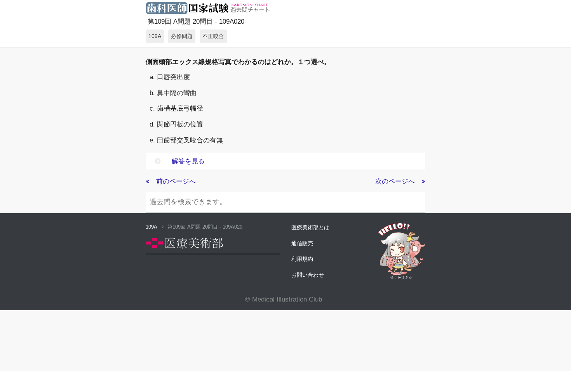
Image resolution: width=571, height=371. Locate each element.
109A (152, 227)
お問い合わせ (307, 275)
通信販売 (302, 243)
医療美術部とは (310, 227)
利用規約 (302, 259)
